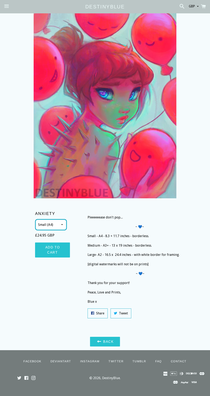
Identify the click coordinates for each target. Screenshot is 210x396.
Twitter (115, 361)
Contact (179, 361)
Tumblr (139, 361)
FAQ (158, 361)
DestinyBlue (105, 6)
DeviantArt (60, 361)
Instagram (90, 361)
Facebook (32, 361)
